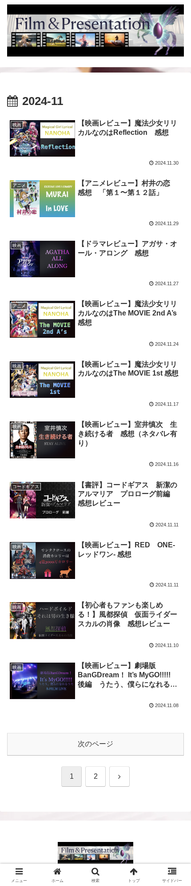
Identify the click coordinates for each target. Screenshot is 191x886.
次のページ (95, 744)
